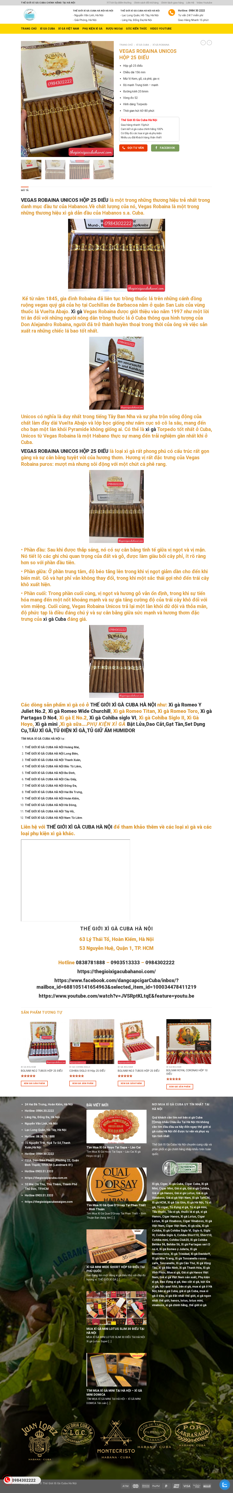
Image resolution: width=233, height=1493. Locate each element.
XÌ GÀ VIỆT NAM (68, 28)
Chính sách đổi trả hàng (146, 2)
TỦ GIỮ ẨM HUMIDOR (111, 730)
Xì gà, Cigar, (160, 1184)
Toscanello (167, 1263)
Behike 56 (173, 1244)
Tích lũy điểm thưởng (119, 2)
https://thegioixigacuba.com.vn (46, 1178)
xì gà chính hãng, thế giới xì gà (186, 1305)
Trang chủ (126, 44)
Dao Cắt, (156, 724)
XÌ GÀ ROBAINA (161, 44)
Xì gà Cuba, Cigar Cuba (184, 1184)
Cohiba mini (160, 1240)
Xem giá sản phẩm (34, 1083)
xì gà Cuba (54, 619)
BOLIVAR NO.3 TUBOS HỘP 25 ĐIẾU (138, 1070)
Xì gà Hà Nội (195, 1202)
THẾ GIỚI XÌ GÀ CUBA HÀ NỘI (123, 705)
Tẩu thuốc (159, 1212)
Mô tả (25, 190)
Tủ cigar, (163, 1207)
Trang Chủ (29, 28)
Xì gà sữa (194, 1226)
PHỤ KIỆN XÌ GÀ (92, 28)
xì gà (150, 429)
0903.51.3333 (44, 1171)
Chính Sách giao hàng (172, 2)
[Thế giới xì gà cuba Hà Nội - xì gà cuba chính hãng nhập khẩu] (44, 14)
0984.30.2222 (45, 1111)
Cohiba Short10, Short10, (194, 1235)
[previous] (27, 99)
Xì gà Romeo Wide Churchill (79, 711)
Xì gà (76, 311)
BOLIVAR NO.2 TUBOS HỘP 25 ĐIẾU (42, 1070)
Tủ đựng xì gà (178, 1207)
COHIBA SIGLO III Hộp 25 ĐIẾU (87, 1070)
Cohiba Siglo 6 (166, 1235)
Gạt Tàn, (175, 724)
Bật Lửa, (136, 724)
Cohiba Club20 (179, 1240)
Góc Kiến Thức (136, 28)
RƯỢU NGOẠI (114, 28)
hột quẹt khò (168, 1286)
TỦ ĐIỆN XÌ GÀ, (70, 730)
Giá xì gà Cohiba (198, 1188)
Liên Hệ (190, 2)
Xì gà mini (46, 724)
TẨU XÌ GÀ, (40, 730)
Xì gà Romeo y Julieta (174, 1249)
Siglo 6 (197, 1230)
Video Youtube (204, 2)
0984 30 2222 (45, 1154)
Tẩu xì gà (173, 1212)
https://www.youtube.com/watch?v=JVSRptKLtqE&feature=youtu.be (116, 996)
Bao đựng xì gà (170, 1282)
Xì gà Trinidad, (180, 1254)
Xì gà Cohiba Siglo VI (177, 1230)
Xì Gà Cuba (47, 28)
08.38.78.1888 (45, 1136)
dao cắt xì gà (190, 1282)
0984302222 (24, 1480)
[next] (107, 99)
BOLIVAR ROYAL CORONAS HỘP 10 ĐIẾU (187, 1072)
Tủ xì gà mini (197, 1207)
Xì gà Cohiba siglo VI (112, 718)
